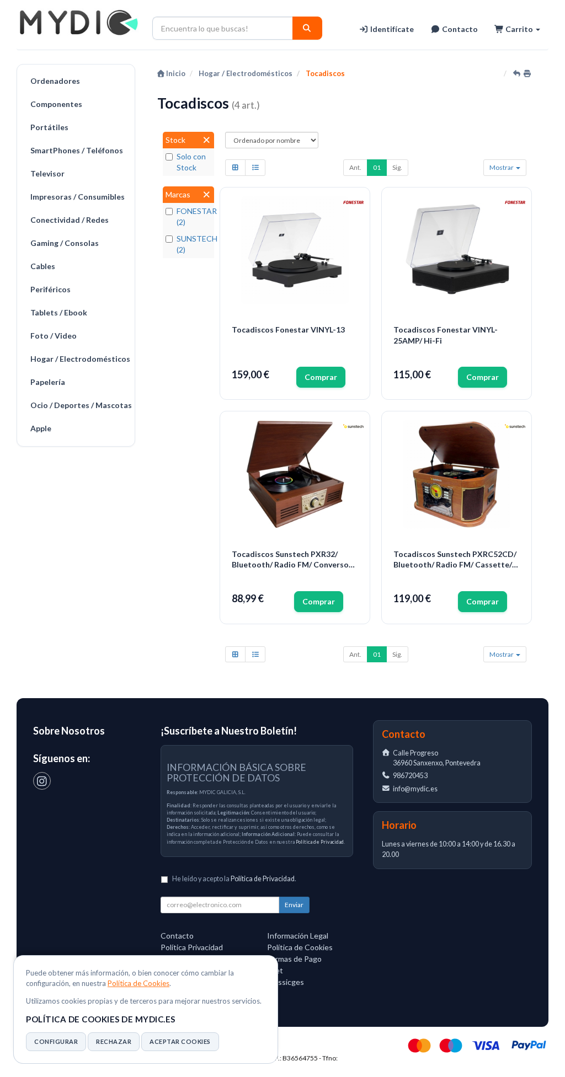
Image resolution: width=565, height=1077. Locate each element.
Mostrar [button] (502, 167)
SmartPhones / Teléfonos (76, 150)
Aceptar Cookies (180, 1041)
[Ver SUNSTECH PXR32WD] (295, 474)
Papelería (47, 382)
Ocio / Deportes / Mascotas (79, 405)
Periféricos (50, 289)
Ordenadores (55, 80)
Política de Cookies (138, 983)
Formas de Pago (294, 958)
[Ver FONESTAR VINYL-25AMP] (456, 250)
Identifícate (391, 29)
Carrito (519, 29)
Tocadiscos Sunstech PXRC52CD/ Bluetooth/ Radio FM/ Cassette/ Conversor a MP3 (454, 560)
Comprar (321, 377)
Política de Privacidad (320, 842)
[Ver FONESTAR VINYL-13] (295, 250)
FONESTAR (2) (194, 216)
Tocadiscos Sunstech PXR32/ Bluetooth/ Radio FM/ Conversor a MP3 (292, 560)
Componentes (56, 104)
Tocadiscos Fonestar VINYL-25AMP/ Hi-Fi (445, 335)
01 (377, 167)
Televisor (47, 173)
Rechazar (113, 1041)
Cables (42, 266)
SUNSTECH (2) (194, 244)
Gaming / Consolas (64, 243)
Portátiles (49, 127)
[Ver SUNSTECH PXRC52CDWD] (456, 474)
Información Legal (297, 935)
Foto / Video (53, 335)
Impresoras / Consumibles (77, 196)
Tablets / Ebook (58, 312)
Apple (40, 428)
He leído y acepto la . (234, 879)
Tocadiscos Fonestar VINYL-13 (288, 329)
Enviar (294, 905)
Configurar (56, 1041)
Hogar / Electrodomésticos (79, 358)
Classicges (285, 982)
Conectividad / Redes (69, 219)
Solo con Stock (191, 162)
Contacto (459, 29)
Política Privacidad (192, 947)
